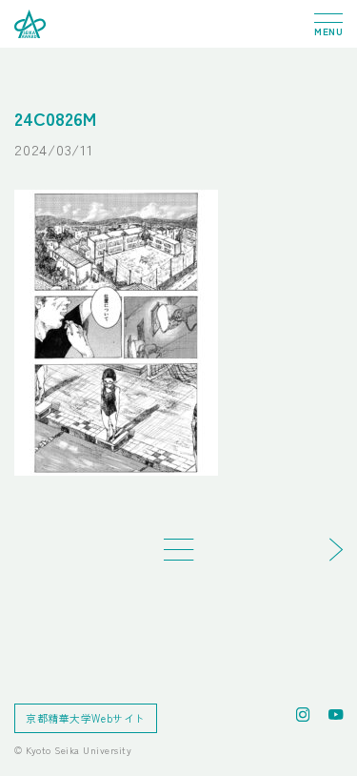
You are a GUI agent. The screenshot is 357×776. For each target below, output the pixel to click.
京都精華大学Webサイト (86, 717)
